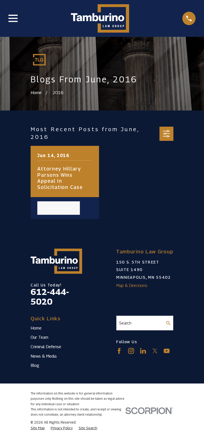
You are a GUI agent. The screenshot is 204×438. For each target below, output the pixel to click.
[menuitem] (38, 428)
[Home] (100, 18)
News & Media (43, 356)
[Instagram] (131, 351)
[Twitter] (155, 351)
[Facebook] (119, 351)
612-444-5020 (50, 297)
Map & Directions (131, 285)
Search (125, 323)
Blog (35, 365)
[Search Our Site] (168, 323)
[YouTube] (167, 351)
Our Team (39, 337)
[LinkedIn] (143, 351)
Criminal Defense (46, 346)
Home (36, 328)
